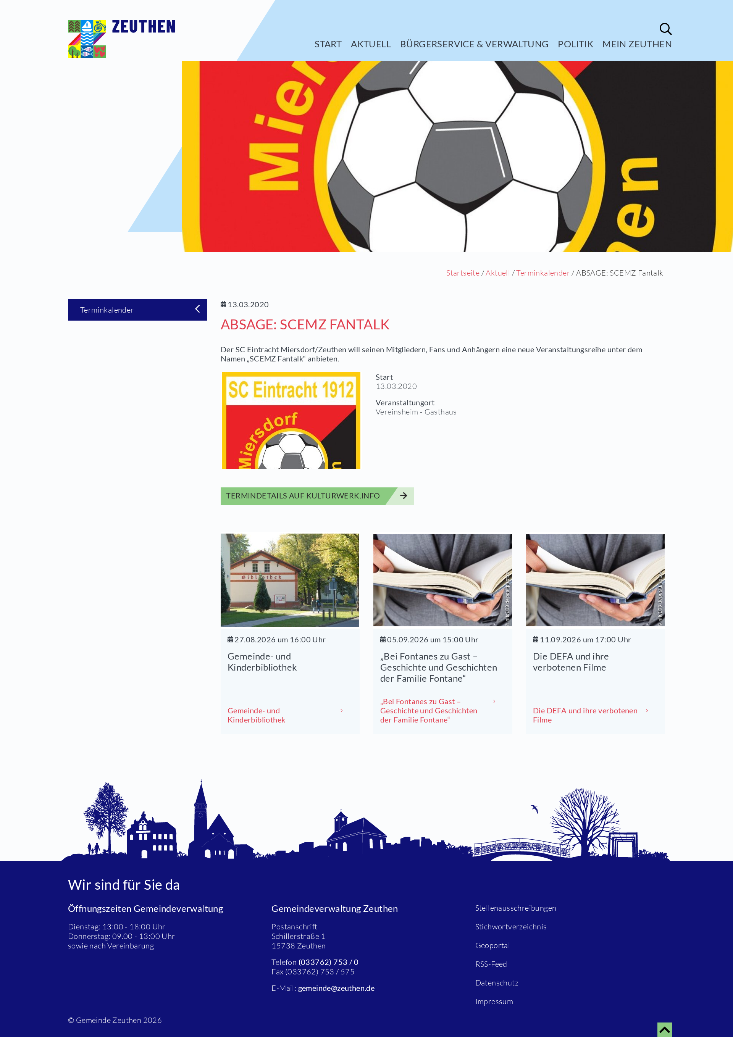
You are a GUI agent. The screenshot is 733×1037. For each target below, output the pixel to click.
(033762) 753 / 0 (328, 961)
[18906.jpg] (291, 420)
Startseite (463, 272)
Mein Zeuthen (637, 43)
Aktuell (371, 43)
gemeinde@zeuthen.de (336, 987)
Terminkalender (543, 272)
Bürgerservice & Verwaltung (474, 43)
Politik (575, 43)
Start (328, 43)
